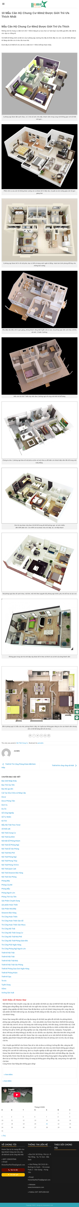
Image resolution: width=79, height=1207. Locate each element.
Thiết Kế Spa (6, 977)
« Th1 (4, 1136)
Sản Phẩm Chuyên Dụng (11, 901)
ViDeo (4, 989)
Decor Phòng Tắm (8, 801)
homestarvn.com (48, 1205)
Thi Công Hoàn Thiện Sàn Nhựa (13, 925)
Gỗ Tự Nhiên (6, 817)
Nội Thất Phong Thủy (9, 861)
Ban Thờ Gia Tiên (8, 785)
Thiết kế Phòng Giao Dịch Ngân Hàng (15, 969)
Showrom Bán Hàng (9, 913)
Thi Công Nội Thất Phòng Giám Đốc (15, 941)
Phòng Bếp (6, 881)
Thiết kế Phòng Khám (9, 973)
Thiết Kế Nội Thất (8, 953)
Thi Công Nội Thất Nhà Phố (12, 937)
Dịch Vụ (4, 805)
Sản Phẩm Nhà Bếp (9, 909)
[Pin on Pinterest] (45, 735)
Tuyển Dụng (6, 985)
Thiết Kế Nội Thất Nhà (10, 961)
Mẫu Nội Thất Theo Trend (11, 825)
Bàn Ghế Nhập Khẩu (9, 781)
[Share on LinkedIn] (49, 735)
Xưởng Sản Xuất (8, 993)
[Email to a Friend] (41, 735)
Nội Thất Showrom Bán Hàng (12, 873)
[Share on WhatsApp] (30, 735)
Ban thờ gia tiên (7, 789)
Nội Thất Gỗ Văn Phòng (10, 849)
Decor (4, 797)
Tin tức (4, 981)
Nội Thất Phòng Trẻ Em (10, 865)
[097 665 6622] (77, 706)
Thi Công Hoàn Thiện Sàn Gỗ (12, 921)
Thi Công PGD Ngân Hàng (11, 945)
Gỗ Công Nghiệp (8, 813)
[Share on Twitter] (37, 735)
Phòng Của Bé (7, 885)
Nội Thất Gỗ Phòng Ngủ (10, 845)
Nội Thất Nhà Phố (8, 853)
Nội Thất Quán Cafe (9, 869)
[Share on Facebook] (34, 735)
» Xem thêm (8, 1074)
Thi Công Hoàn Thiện (9, 917)
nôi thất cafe (6, 829)
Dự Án (4, 809)
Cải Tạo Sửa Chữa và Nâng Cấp (14, 793)
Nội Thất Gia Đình (8, 837)
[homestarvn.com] (39, 4)
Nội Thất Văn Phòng (9, 877)
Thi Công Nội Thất (8, 929)
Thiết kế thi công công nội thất (63, 765)
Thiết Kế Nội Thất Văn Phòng (12, 965)
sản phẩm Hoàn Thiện (10, 905)
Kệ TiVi (4, 821)
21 (47, 1124)
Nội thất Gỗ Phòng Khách (11, 841)
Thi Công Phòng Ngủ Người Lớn (14, 949)
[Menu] (3, 3)
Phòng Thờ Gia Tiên (9, 897)
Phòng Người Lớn (8, 893)
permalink (40, 743)
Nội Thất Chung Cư (22, 743)
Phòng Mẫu (6, 889)
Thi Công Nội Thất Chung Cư (12, 933)
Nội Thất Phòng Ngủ (9, 857)
